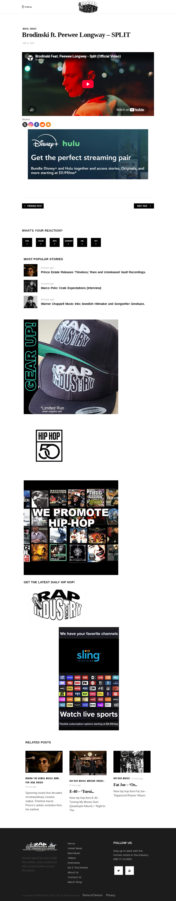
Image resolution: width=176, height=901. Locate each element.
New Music (74, 853)
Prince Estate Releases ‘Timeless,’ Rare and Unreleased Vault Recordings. (93, 272)
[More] (48, 124)
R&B (33, 782)
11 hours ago (47, 283)
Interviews (74, 863)
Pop (27, 782)
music (26, 28)
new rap (91, 780)
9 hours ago (47, 267)
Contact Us (74, 877)
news (56, 778)
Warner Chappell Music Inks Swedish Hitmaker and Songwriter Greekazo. (93, 304)
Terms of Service (92, 895)
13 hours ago (47, 299)
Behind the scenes (35, 778)
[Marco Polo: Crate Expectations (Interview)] (30, 286)
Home (71, 843)
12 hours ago (75, 785)
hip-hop (73, 780)
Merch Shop (75, 882)
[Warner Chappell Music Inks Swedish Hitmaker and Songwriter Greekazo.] (30, 302)
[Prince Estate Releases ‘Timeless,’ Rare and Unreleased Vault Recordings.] (30, 270)
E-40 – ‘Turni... (81, 791)
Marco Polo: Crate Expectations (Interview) (71, 288)
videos (33, 28)
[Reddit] (42, 124)
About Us (73, 872)
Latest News (75, 848)
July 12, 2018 (28, 43)
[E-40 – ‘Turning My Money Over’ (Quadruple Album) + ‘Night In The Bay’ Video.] (88, 763)
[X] (25, 124)
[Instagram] (30, 124)
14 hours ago (137, 778)
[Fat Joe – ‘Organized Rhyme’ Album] (132, 762)
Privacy (110, 895)
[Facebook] (36, 124)
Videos (72, 858)
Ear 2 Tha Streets (78, 867)
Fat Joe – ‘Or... (125, 784)
